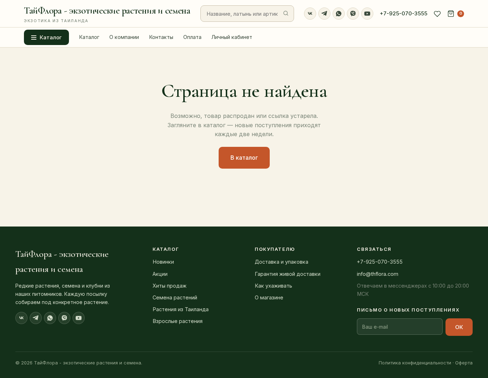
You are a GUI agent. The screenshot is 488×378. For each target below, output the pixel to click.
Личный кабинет (231, 37)
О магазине (269, 297)
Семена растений (175, 297)
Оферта (464, 362)
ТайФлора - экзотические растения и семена (107, 14)
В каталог (244, 157)
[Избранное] (437, 13)
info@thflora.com (377, 274)
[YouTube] (367, 14)
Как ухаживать (273, 286)
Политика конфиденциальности (415, 362)
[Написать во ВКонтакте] (310, 14)
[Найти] (286, 14)
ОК (459, 327)
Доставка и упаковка (281, 262)
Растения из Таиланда (181, 309)
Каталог (51, 37)
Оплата (192, 37)
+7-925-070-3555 (403, 13)
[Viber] (353, 14)
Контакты (161, 37)
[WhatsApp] (339, 14)
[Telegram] (324, 14)
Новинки (163, 262)
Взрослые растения (178, 321)
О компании (124, 37)
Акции (160, 274)
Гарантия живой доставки (287, 274)
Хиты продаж (169, 286)
